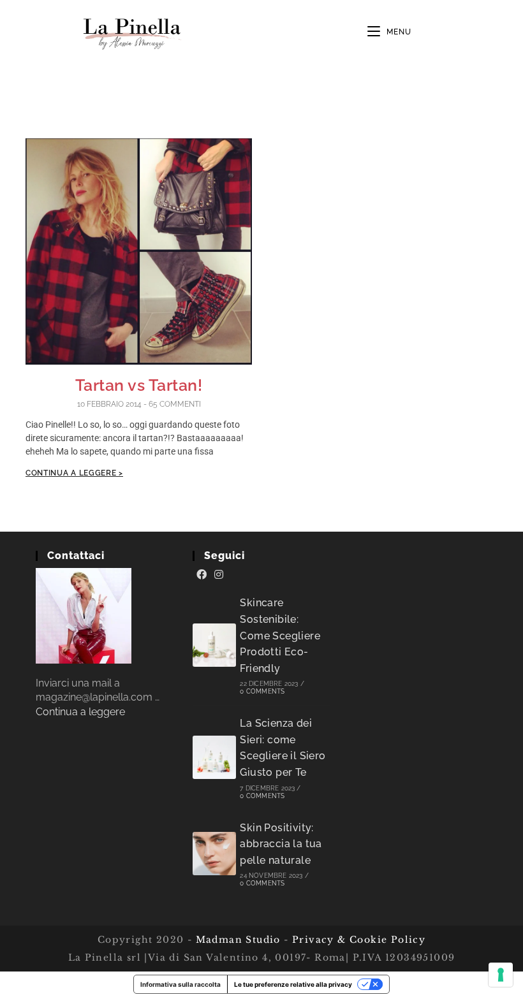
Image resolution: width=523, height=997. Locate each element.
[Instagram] (218, 575)
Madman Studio (236, 939)
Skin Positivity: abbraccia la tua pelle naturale (280, 844)
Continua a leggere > (74, 473)
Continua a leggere (80, 712)
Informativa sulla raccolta (180, 984)
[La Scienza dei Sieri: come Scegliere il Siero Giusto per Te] (214, 757)
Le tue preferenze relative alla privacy (293, 984)
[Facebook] (201, 575)
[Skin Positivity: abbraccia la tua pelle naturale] (214, 853)
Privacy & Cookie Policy (358, 939)
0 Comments (262, 691)
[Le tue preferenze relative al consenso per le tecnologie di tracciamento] (501, 975)
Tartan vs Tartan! (139, 385)
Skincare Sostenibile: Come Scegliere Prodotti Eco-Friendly (280, 635)
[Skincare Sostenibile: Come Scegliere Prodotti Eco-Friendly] (214, 645)
